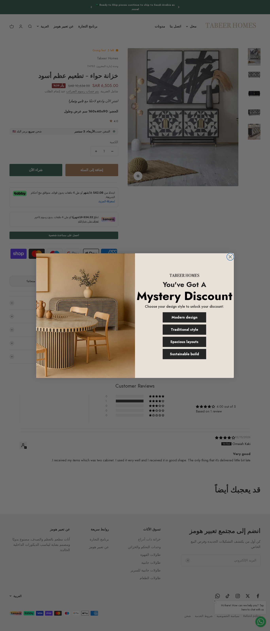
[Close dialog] (230, 256)
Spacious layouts (184, 341)
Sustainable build (184, 354)
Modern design (184, 317)
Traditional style (184, 329)
